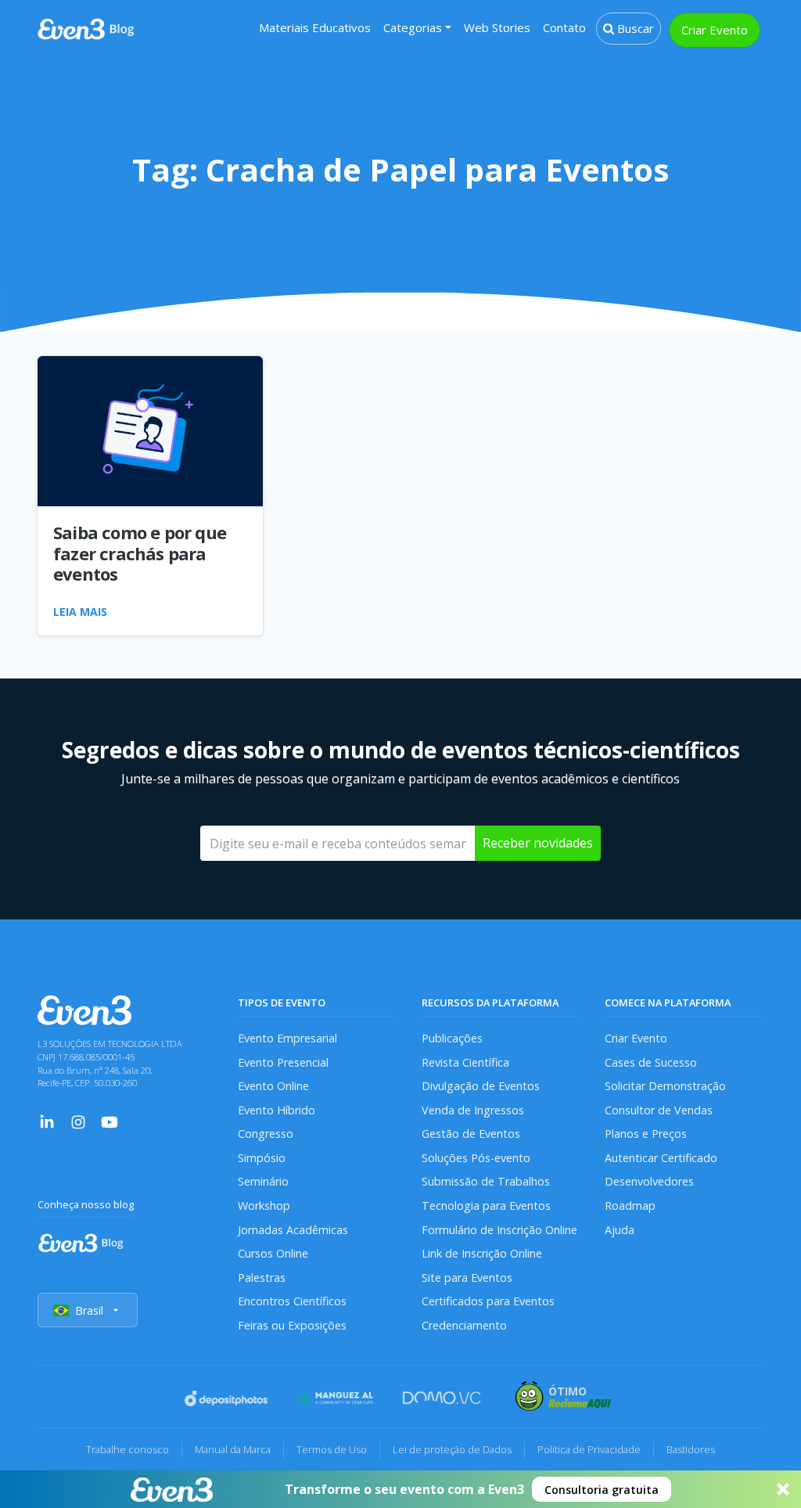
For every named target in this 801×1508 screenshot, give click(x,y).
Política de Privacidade (589, 1449)
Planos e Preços (646, 1133)
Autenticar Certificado (661, 1157)
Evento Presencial (283, 1062)
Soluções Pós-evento (476, 1157)
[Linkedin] (47, 1120)
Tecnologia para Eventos (486, 1205)
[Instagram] (78, 1120)
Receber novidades (538, 842)
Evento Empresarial (287, 1038)
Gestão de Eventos (471, 1133)
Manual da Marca (233, 1449)
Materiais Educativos (315, 27)
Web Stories (497, 27)
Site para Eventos (467, 1277)
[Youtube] (109, 1120)
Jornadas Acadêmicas (293, 1229)
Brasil (89, 1310)
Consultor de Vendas (659, 1110)
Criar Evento (714, 30)
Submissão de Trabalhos (486, 1181)
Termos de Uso (331, 1449)
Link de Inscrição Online (482, 1253)
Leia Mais (80, 611)
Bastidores (690, 1449)
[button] (400, 1489)
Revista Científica (465, 1062)
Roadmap (630, 1205)
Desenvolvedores (649, 1181)
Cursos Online (273, 1253)
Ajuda (619, 1229)
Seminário (263, 1181)
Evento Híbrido (276, 1110)
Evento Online (273, 1085)
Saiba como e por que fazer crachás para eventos (139, 552)
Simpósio (262, 1157)
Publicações (452, 1038)
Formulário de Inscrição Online (499, 1229)
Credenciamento (464, 1325)
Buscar (634, 28)
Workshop (264, 1205)
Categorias (412, 27)
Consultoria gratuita (601, 1489)
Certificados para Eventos (488, 1301)
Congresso (265, 1133)
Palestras (262, 1277)
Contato (564, 27)
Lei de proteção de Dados (452, 1449)
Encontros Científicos (292, 1301)
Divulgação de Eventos (481, 1085)
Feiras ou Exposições (292, 1325)
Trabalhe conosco (127, 1449)
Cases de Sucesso (651, 1062)
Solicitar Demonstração (665, 1085)
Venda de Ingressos (473, 1110)
